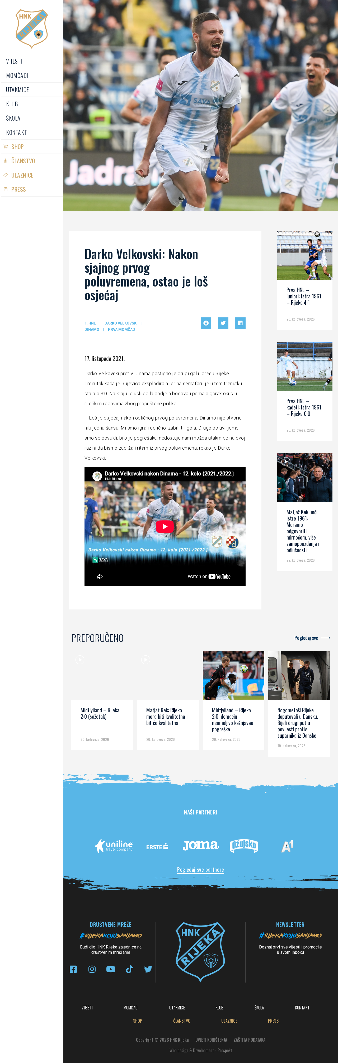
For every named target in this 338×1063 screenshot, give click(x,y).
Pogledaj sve (306, 637)
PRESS (18, 189)
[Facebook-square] (73, 969)
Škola (13, 118)
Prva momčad (121, 329)
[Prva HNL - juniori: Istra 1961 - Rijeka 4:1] (304, 257)
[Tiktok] (129, 969)
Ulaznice (22, 175)
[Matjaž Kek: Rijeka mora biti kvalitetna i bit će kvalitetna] (168, 677)
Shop (17, 146)
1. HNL (90, 323)
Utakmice (17, 89)
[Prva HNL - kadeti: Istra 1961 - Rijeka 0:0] (304, 368)
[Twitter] (148, 969)
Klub (12, 103)
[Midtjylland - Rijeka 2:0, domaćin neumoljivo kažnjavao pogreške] (234, 677)
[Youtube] (111, 969)
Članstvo (23, 160)
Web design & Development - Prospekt (201, 1050)
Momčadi (17, 75)
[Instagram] (92, 969)
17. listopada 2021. (104, 358)
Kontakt (16, 132)
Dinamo (91, 329)
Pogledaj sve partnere (200, 869)
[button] (206, 323)
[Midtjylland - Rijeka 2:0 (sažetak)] (102, 677)
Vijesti (14, 61)
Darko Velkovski (121, 323)
